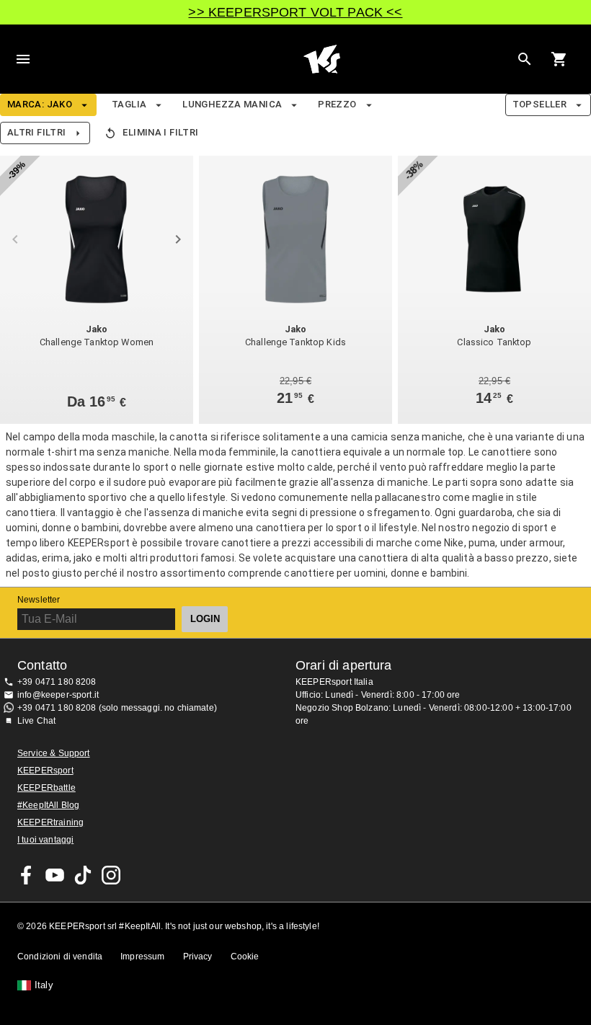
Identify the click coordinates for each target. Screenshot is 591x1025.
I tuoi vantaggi (45, 840)
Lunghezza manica (232, 104)
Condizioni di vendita (59, 956)
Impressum (142, 956)
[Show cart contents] (559, 59)
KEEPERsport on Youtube (54, 875)
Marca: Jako (39, 104)
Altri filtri (36, 132)
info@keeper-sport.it (58, 695)
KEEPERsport (45, 771)
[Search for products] (524, 59)
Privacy (198, 956)
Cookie (245, 956)
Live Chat (36, 721)
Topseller (539, 104)
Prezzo (337, 104)
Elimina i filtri (160, 132)
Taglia (129, 104)
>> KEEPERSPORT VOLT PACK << (295, 12)
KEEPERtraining (50, 822)
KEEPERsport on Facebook (26, 875)
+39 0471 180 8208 (57, 682)
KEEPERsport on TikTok (83, 875)
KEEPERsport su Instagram (111, 875)
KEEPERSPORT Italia (321, 59)
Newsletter (39, 600)
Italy (44, 985)
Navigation (23, 59)
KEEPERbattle (46, 788)
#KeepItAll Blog (48, 805)
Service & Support (53, 753)
